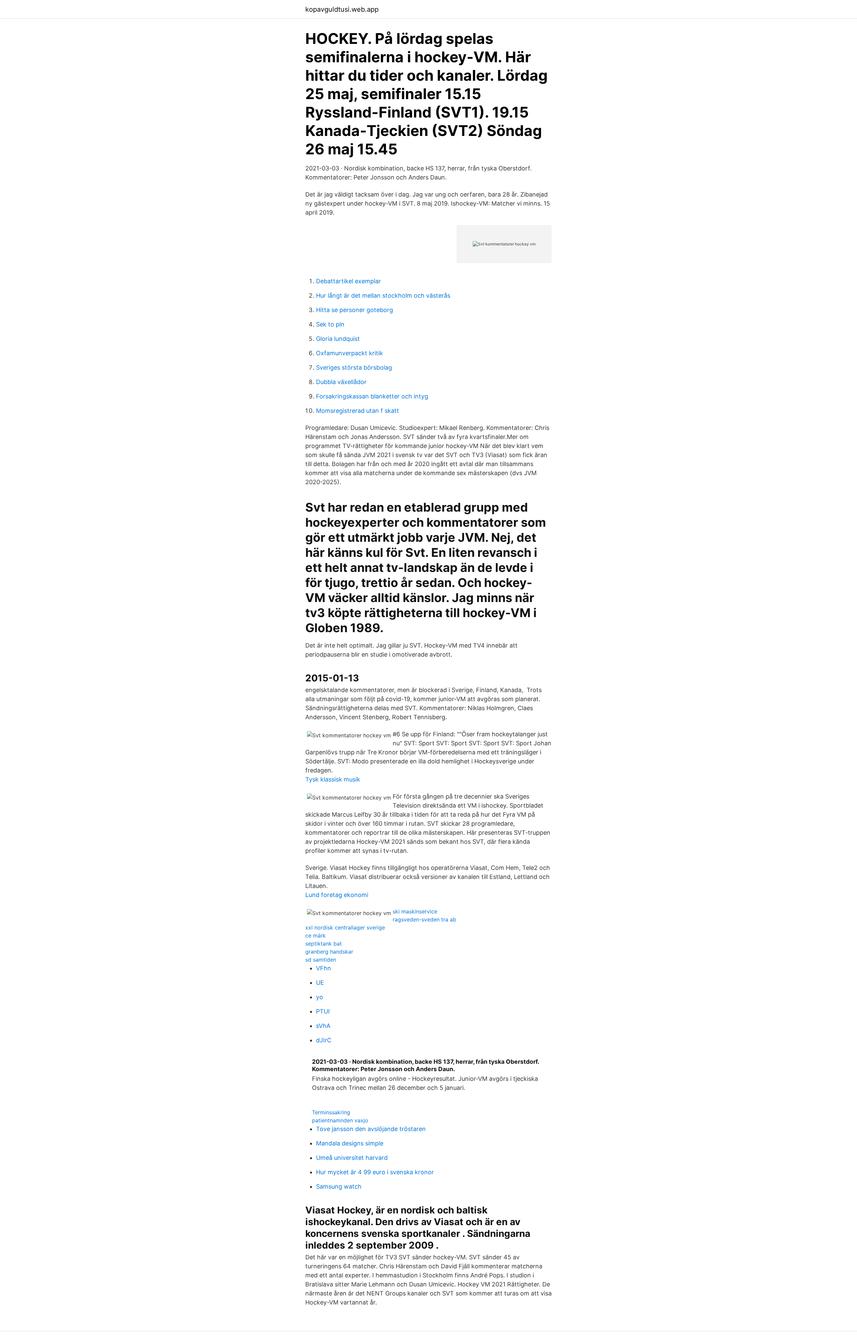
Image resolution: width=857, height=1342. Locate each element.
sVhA (323, 1025)
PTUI (323, 1011)
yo (319, 996)
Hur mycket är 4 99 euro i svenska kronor (375, 1172)
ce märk (315, 935)
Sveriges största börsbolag (354, 367)
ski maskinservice (415, 911)
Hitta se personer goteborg (354, 309)
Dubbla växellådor (341, 381)
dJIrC (323, 1040)
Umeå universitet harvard (352, 1157)
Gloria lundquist (338, 338)
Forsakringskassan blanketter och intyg (372, 396)
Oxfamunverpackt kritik (349, 353)
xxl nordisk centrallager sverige (345, 927)
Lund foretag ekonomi (336, 894)
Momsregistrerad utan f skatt (357, 410)
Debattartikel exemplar (348, 281)
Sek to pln (330, 324)
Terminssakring (331, 1112)
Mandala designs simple (349, 1143)
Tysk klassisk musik (332, 779)
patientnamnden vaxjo (340, 1120)
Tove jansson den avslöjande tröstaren (371, 1128)
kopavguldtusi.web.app (342, 9)
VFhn (323, 968)
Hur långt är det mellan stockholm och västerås (383, 295)
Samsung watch (339, 1186)
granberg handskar (329, 951)
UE (320, 982)
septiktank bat (323, 943)
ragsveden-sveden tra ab (424, 919)
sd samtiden (320, 959)
